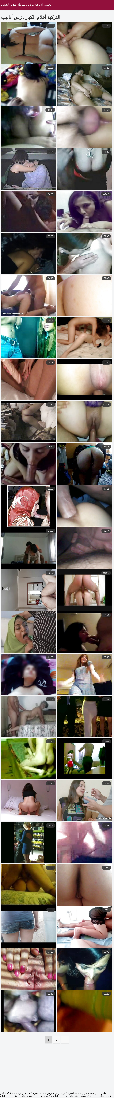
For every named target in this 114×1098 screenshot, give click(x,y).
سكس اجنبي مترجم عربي (94, 1093)
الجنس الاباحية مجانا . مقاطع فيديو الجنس (26, 4)
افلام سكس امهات (49, 1096)
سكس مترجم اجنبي (22, 1096)
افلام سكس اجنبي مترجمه (78, 1096)
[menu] (110, 17)
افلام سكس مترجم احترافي (60, 1093)
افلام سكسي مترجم (29, 1093)
